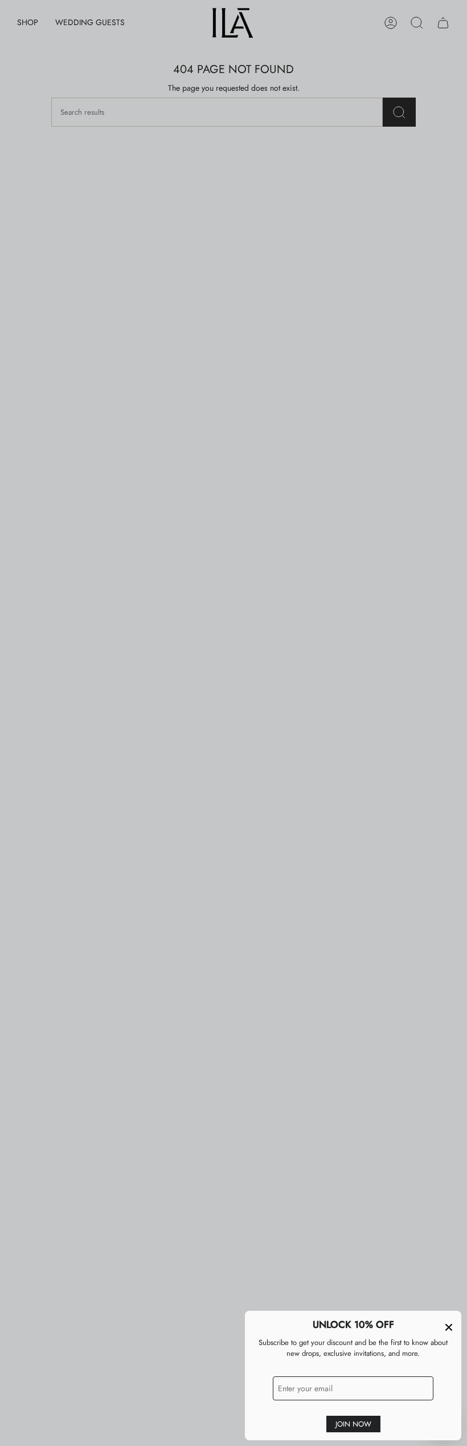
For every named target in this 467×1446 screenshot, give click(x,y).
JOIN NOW (353, 1424)
